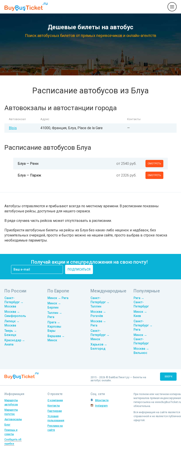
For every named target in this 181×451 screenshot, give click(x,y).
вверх (168, 376)
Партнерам (54, 411)
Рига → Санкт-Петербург (141, 302)
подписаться (79, 269)
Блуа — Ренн (28, 163)
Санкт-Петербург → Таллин (99, 302)
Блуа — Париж (29, 175)
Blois (13, 128)
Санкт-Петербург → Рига (143, 325)
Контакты (53, 405)
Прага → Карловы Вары (54, 326)
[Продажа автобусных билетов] (25, 6)
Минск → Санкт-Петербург (141, 339)
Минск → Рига (57, 298)
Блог (7, 424)
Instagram (101, 405)
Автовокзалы (13, 419)
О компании (55, 400)
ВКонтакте (102, 400)
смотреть (154, 163)
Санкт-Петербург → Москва (13, 302)
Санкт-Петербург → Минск (99, 335)
